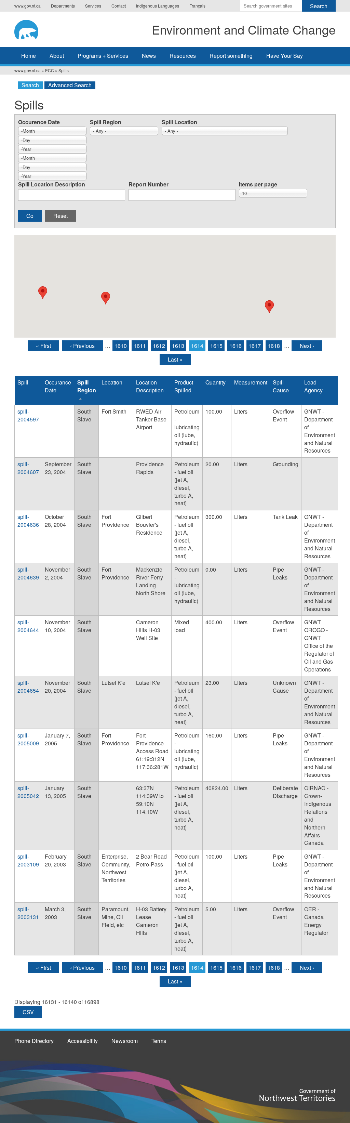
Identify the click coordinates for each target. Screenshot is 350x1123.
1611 (140, 346)
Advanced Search (70, 85)
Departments (63, 6)
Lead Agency (313, 386)
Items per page (258, 184)
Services (93, 6)
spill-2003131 (28, 913)
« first (43, 346)
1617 (254, 346)
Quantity (215, 382)
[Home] (32, 28)
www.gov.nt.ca (27, 6)
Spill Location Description (51, 184)
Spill (22, 382)
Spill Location (179, 122)
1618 (274, 346)
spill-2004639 (28, 573)
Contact (118, 6)
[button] (43, 293)
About (57, 56)
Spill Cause (281, 386)
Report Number (149, 184)
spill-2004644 (28, 626)
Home (28, 56)
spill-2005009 (28, 739)
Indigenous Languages (157, 6)
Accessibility (82, 1041)
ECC (49, 70)
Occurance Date (58, 386)
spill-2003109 (28, 860)
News (149, 56)
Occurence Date (39, 122)
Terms (158, 1041)
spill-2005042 (28, 792)
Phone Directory (34, 1041)
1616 (235, 346)
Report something (231, 56)
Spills (63, 70)
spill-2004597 (28, 415)
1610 (121, 346)
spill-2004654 (28, 686)
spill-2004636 (28, 520)
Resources (183, 56)
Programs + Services (103, 56)
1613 (178, 346)
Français (197, 6)
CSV (28, 1012)
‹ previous (82, 346)
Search (30, 85)
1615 (216, 346)
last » (175, 359)
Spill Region (105, 122)
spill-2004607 (28, 468)
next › (307, 346)
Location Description (150, 386)
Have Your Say (284, 56)
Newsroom (124, 1041)
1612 (159, 346)
